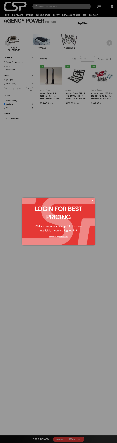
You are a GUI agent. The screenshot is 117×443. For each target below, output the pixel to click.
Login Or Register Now (58, 236)
